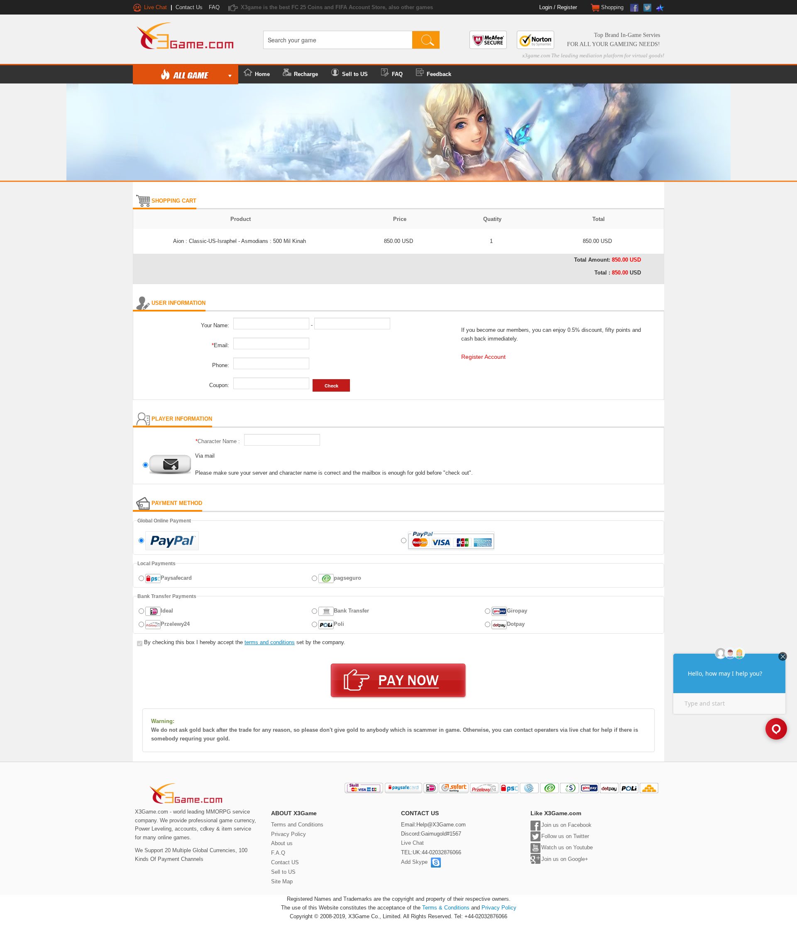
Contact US (285, 862)
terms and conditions (269, 642)
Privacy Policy (288, 834)
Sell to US (355, 74)
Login (545, 7)
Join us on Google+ (564, 859)
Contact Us (189, 7)
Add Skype (416, 862)
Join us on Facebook (566, 825)
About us (282, 843)
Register (567, 7)
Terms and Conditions (297, 824)
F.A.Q (278, 853)
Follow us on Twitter (565, 836)
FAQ (214, 7)
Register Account (483, 356)
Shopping (611, 7)
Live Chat (412, 843)
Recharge (306, 74)
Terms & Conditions (445, 908)
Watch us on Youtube (567, 847)
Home (262, 74)
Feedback (439, 74)
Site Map (282, 881)
